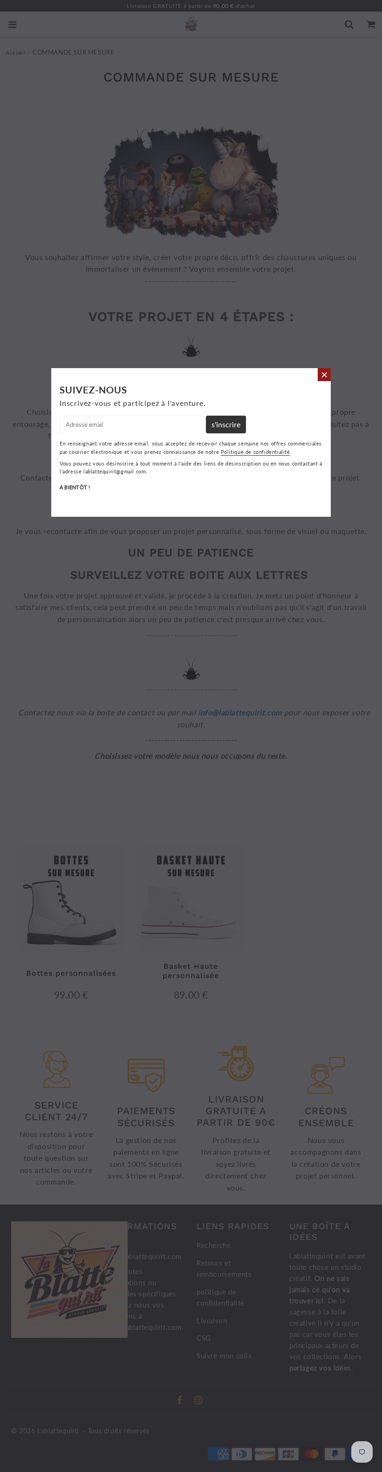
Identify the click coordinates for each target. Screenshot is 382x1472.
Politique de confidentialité (255, 452)
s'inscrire (225, 424)
